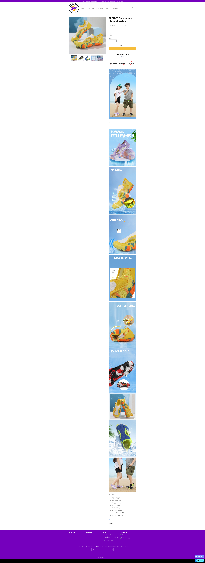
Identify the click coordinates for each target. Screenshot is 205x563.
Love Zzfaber (104, 557)
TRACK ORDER (72, 542)
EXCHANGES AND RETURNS (91, 540)
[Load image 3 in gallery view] (87, 58)
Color (110, 33)
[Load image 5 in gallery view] (100, 58)
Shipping (115, 25)
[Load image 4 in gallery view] (94, 58)
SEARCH (87, 534)
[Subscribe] (112, 549)
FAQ (69, 538)
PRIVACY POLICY (72, 540)
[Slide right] (105, 58)
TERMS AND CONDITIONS (91, 536)
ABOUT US (71, 536)
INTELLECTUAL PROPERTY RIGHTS (93, 542)
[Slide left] (70, 58)
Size (109, 27)
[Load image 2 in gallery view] (81, 58)
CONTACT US (71, 534)
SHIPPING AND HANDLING (91, 538)
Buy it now (122, 48)
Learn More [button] (37, 561)
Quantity (110, 38)
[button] (129, 8)
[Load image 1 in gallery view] (74, 58)
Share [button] (111, 523)
